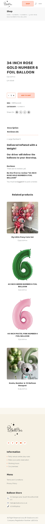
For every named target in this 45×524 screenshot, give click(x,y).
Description (12, 127)
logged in (20, 182)
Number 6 (21, 106)
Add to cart (26, 95)
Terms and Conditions (15, 480)
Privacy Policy (12, 483)
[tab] (13, 128)
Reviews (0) (12, 131)
